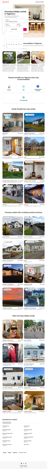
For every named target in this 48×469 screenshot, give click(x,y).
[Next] (26, 49)
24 (6, 44)
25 (9, 44)
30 (21, 44)
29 (18, 44)
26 (11, 44)
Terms (25, 466)
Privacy (21, 466)
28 (16, 44)
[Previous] (21, 49)
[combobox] (16, 21)
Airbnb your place (40, 2)
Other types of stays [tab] (6, 422)
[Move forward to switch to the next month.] (21, 29)
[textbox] (10, 25)
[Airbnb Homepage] (5, 2)
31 (6, 46)
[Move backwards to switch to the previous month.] (6, 29)
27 (13, 44)
